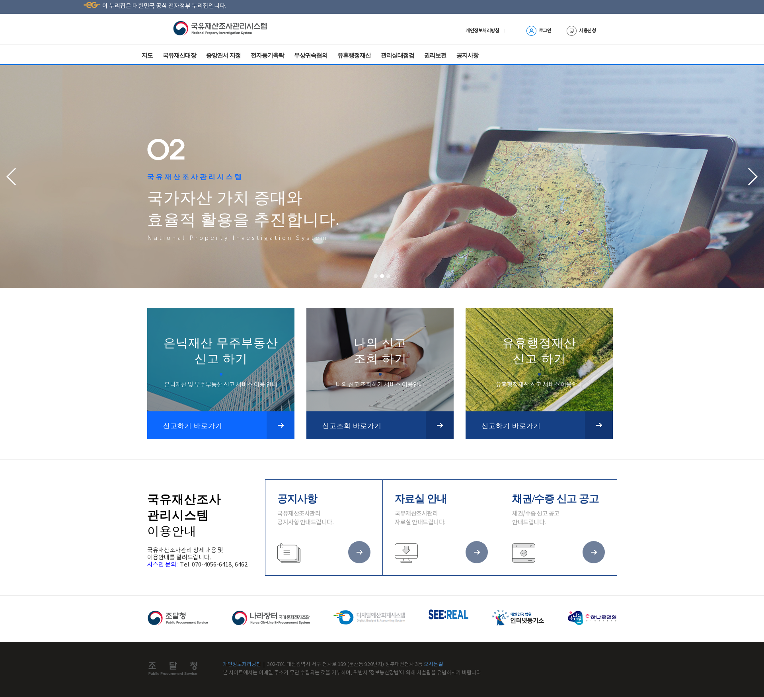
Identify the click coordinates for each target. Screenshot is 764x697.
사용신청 (587, 30)
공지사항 (467, 55)
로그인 (545, 30)
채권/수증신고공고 (391, 69)
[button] (376, 276)
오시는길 (433, 665)
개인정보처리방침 (242, 665)
